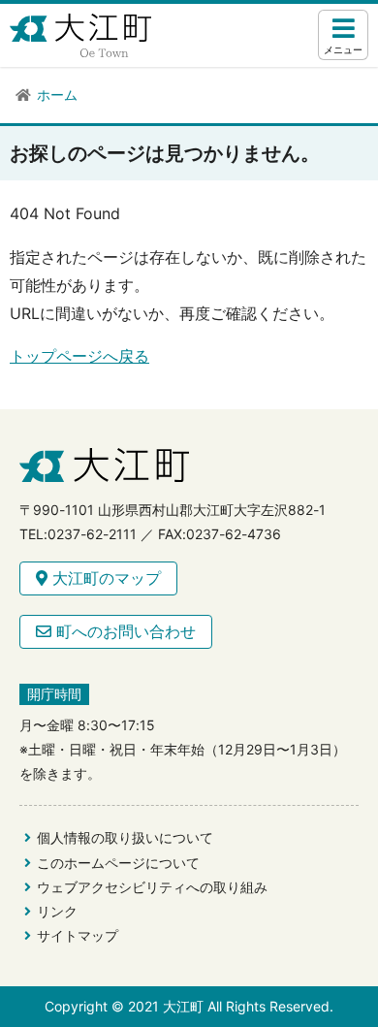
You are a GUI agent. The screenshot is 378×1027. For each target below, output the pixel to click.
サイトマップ (77, 935)
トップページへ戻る (79, 356)
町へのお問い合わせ (123, 631)
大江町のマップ (104, 578)
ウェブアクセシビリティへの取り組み (152, 887)
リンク (57, 911)
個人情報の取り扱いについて (125, 837)
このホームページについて (118, 862)
